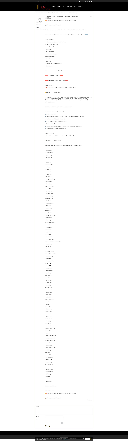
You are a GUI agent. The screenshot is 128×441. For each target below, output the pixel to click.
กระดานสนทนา (38, 12)
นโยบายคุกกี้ (44, 439)
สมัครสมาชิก (82, 1)
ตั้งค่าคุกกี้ (82, 438)
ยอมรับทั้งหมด (88, 438)
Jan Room (44, 12)
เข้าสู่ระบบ (76, 1)
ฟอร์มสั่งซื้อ (69, 6)
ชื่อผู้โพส (37, 416)
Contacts (80, 6)
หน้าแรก (53, 6)
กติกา (75, 6)
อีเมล (37, 419)
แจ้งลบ (91, 16)
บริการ (58, 6)
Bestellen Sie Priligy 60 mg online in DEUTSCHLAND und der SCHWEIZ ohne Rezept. (61, 12)
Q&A (64, 6)
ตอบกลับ (48, 425)
